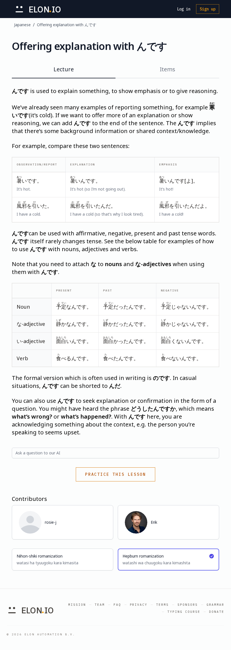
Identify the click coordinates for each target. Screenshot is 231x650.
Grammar (215, 605)
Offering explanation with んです (66, 24)
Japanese (22, 24)
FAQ (117, 605)
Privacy (139, 605)
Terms (162, 605)
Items (167, 69)
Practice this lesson (115, 474)
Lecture (64, 69)
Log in (183, 9)
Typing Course (183, 612)
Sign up (208, 9)
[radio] (62, 560)
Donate (216, 612)
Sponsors (187, 605)
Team (100, 605)
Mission (77, 605)
